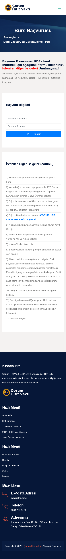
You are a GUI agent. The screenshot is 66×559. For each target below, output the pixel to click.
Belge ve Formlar (10, 465)
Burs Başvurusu (10, 454)
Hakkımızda (8, 421)
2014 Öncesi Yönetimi (13, 437)
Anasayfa (9, 37)
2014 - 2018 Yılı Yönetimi (14, 432)
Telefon (17, 505)
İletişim (5, 476)
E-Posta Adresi (23, 493)
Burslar (6, 460)
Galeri (5, 471)
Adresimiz (19, 517)
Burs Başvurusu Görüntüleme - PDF (27, 41)
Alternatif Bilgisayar (52, 546)
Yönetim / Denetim (11, 426)
